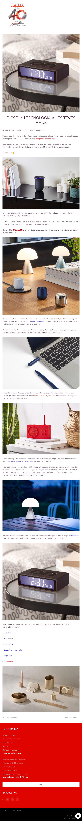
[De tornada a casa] (17, 15)
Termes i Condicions (72, 816)
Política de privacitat (72, 818)
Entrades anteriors (10, 717)
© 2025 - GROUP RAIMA (11, 810)
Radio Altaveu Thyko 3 (42, 395)
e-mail (41, 784)
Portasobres (8, 661)
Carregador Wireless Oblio (45, 139)
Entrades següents (72, 717)
